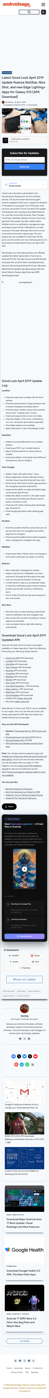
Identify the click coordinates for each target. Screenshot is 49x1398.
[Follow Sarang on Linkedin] (29, 1039)
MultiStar (10, 677)
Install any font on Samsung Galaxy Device (24, 795)
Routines (9, 670)
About (27, 1368)
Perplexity (26, 968)
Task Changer (12, 667)
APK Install (21, 991)
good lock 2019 (8, 996)
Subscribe (24, 167)
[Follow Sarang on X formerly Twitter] (24, 1039)
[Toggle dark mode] (43, 12)
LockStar (9, 661)
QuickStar (10, 664)
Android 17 (16, 1314)
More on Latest (24, 979)
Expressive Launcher (21, 139)
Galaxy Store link (24, 698)
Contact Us (38, 1368)
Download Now (26, 936)
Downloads (7, 73)
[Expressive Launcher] (5, 140)
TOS (27, 1372)
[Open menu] (43, 4)
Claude (37, 956)
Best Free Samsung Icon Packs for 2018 (23, 792)
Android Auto (18, 1215)
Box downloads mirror (15, 740)
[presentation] (24, 1198)
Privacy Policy (17, 1372)
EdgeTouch (10, 692)
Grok (37, 962)
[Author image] (3, 102)
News (9, 1215)
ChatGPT (15, 956)
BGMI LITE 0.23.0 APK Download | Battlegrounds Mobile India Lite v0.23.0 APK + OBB (24, 1139)
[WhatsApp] (33, 1361)
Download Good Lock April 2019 (20, 737)
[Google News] (16, 1361)
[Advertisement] (24, 40)
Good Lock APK (23, 996)
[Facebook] (20, 1361)
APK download (8, 991)
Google (25, 1314)
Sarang (10, 102)
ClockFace (10, 673)
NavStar (9, 680)
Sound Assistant (13, 695)
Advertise (18, 1368)
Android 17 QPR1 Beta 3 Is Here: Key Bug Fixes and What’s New (21, 1322)
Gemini (15, 962)
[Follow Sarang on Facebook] (20, 1039)
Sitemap (34, 1372)
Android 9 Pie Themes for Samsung (21, 798)
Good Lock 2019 (13, 658)
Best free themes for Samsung (19, 789)
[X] (24, 1361)
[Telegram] (29, 1361)
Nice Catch (10, 683)
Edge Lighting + (12, 689)
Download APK (34, 991)
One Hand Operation (15, 686)
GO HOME (24, 1341)
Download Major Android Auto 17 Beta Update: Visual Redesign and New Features (24, 1223)
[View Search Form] (29, 12)
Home (9, 1368)
